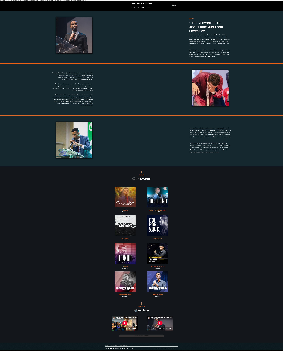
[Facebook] (123, 348)
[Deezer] (106, 348)
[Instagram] (118, 348)
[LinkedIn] (127, 348)
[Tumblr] (130, 348)
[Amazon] (113, 348)
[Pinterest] (132, 348)
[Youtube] (111, 348)
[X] (120, 348)
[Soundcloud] (116, 348)
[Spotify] (108, 348)
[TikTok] (125, 348)
